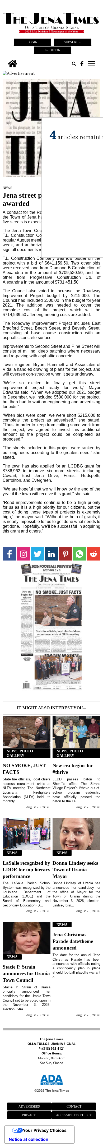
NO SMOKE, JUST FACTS (24, 769)
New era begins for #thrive (73, 769)
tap (91, 63)
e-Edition (52, 50)
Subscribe (72, 42)
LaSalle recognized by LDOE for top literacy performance (26, 869)
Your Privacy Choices (45, 1130)
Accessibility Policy (74, 1115)
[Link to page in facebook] (9, 554)
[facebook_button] (82, 63)
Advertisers (29, 1106)
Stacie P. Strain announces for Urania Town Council (26, 973)
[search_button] (74, 63)
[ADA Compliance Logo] (51, 1086)
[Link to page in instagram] (23, 554)
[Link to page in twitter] (37, 554)
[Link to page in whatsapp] (79, 554)
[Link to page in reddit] (93, 554)
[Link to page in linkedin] (51, 554)
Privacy (29, 1115)
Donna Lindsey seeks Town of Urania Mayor (75, 869)
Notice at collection (28, 1139)
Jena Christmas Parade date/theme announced (73, 941)
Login (32, 42)
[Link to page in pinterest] (65, 554)
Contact (74, 1106)
